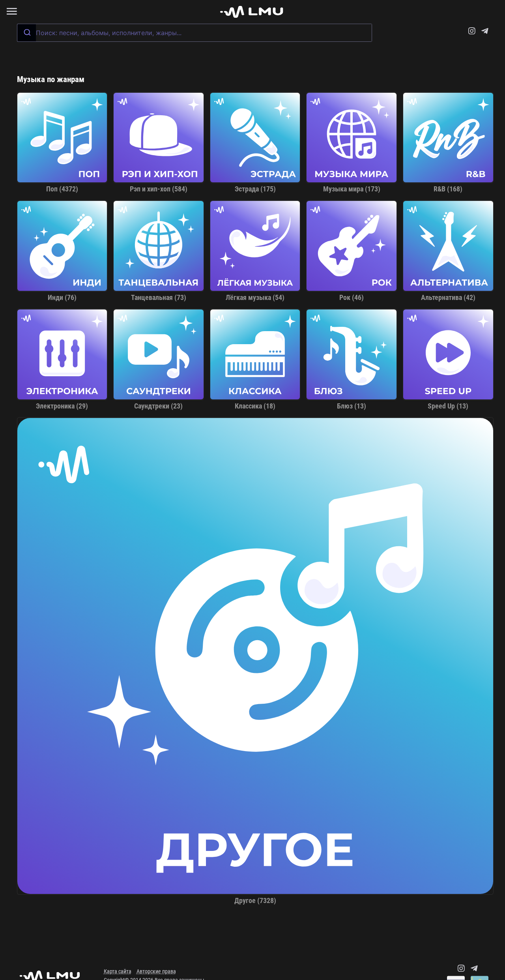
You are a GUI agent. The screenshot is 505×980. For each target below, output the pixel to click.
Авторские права (156, 971)
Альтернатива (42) (448, 298)
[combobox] (194, 33)
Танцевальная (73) (158, 298)
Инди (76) (62, 298)
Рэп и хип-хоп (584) (158, 189)
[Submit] (26, 32)
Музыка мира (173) (351, 189)
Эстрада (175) (255, 189)
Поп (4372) (62, 189)
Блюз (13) (351, 406)
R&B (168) (448, 189)
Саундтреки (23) (158, 406)
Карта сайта (117, 971)
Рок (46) (351, 298)
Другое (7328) (255, 901)
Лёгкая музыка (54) (255, 298)
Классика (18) (255, 406)
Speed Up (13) (448, 406)
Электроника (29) (62, 406)
